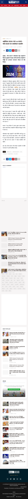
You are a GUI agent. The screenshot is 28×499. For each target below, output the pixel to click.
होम (2, 5)
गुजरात (22, 280)
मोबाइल (24, 288)
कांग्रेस (23, 276)
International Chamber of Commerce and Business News (15, 487)
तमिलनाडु (21, 286)
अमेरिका (6, 278)
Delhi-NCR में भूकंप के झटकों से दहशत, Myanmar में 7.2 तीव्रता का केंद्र (16, 428)
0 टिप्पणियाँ (19, 47)
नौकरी (6, 274)
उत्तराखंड (6, 282)
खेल (9, 5)
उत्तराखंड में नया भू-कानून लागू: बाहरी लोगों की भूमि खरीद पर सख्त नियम (17, 347)
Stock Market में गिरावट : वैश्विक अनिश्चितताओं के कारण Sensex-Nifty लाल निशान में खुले (17, 462)
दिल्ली (6, 290)
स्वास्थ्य (6, 286)
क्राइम (18, 278)
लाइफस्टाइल (16, 5)
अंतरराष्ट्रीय (19, 288)
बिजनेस (10, 274)
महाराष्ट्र (19, 276)
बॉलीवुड (15, 276)
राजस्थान (16, 282)
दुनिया (24, 5)
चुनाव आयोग (11, 282)
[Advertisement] (14, 21)
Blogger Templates (14, 489)
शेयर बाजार (3, 276)
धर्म (12, 5)
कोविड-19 (3, 288)
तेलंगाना (14, 286)
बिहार (11, 280)
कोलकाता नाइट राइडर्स (16, 151)
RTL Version (18, 496)
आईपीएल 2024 (8, 38)
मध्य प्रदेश (3, 284)
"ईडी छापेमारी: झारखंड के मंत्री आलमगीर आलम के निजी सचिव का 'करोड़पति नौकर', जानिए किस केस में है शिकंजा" (16, 341)
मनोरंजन (5, 5)
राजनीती (3, 280)
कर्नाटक (10, 286)
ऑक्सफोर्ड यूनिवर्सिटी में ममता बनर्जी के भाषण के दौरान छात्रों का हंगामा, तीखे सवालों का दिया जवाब (17, 449)
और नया (3, 200)
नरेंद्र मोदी (10, 278)
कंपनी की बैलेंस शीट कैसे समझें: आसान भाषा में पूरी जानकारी (14, 392)
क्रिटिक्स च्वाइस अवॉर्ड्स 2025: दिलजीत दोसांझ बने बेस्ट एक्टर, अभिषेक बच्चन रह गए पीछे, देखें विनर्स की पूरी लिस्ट (16, 435)
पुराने (25, 200)
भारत (13, 274)
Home (14, 492)
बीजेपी (3, 278)
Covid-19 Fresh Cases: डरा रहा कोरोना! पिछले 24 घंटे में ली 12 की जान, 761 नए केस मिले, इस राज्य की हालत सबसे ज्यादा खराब (17, 257)
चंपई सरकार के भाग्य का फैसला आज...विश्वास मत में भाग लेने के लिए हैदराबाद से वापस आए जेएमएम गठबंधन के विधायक (17, 264)
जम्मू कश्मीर (16, 284)
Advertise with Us (14, 475)
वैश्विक (10, 290)
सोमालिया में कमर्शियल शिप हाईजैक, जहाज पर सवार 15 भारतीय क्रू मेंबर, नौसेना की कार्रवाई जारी (17, 250)
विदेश (14, 278)
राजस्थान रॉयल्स (10, 153)
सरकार (18, 286)
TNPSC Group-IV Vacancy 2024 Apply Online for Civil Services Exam (16, 238)
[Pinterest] (13, 50)
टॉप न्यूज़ (8, 284)
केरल (2, 286)
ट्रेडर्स (3, 290)
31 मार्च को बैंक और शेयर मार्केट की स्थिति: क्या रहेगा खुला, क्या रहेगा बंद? (16, 455)
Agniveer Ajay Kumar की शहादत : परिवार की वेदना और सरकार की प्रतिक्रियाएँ (16, 417)
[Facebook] (7, 50)
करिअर (3, 274)
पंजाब (2, 282)
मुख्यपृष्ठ (4, 38)
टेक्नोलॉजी (8, 276)
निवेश (23, 282)
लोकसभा (20, 282)
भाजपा (21, 278)
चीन (14, 280)
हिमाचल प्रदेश (22, 284)
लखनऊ (15, 288)
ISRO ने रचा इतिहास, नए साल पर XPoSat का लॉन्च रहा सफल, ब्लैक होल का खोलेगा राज (17, 233)
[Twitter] (10, 50)
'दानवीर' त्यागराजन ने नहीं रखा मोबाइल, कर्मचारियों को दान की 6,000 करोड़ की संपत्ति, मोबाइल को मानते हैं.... (17, 270)
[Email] (16, 50)
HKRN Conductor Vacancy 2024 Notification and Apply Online (15, 244)
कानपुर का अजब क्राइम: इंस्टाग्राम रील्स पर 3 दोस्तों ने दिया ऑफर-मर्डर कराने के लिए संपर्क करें (17, 334)
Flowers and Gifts (10, 496)
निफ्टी (12, 276)
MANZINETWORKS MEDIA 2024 (16, 484)
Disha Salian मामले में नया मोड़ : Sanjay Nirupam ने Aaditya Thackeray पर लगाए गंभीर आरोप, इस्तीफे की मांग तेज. (17, 442)
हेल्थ (21, 5)
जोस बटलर (4, 153)
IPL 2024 (15, 153)
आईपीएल (16, 87)
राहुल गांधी (18, 280)
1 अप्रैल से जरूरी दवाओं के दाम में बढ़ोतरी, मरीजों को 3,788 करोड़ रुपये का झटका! (16, 422)
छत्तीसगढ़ (12, 284)
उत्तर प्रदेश (7, 280)
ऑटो (7, 288)
